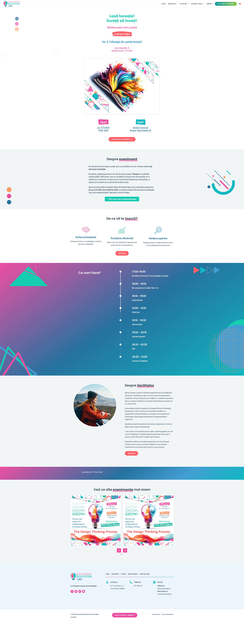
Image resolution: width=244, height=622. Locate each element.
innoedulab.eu (167, 594)
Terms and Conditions (167, 614)
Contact (209, 4)
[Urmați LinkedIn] (79, 591)
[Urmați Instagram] (75, 591)
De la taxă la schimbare (226, 4)
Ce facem (123, 574)
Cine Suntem (115, 574)
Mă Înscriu (122, 253)
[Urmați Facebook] (72, 591)
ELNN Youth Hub (144, 574)
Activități (183, 4)
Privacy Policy (156, 614)
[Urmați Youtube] (83, 591)
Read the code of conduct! (124, 615)
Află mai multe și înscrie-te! (122, 139)
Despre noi (172, 4)
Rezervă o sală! (196, 4)
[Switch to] (240, 5)
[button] (119, 550)
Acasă (164, 4)
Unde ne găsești (133, 574)
